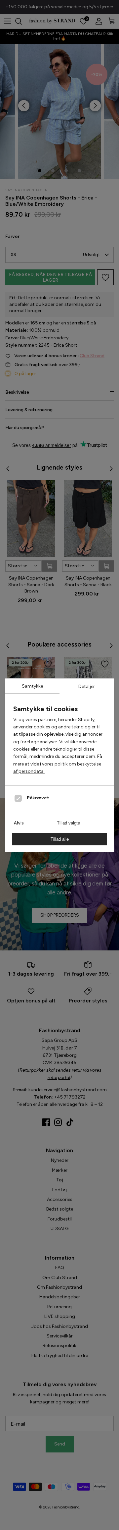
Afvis (19, 823)
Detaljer (86, 686)
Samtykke (32, 686)
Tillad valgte (68, 823)
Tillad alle (60, 839)
